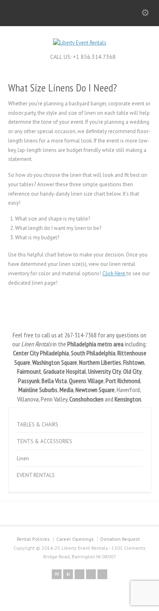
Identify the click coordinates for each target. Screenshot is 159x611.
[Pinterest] (91, 574)
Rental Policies (33, 539)
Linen (23, 458)
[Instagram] (102, 574)
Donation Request (120, 539)
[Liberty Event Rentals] (79, 42)
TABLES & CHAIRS (37, 424)
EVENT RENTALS (36, 475)
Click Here (114, 273)
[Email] (57, 574)
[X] (68, 574)
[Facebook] (79, 574)
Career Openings (75, 539)
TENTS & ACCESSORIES (44, 441)
